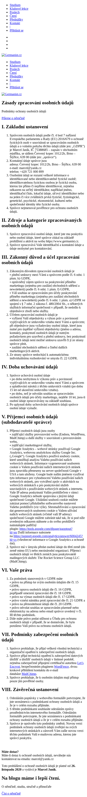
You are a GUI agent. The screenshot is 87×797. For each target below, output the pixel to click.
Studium (15, 5)
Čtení (13, 16)
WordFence (61, 666)
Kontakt (15, 23)
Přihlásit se (16, 30)
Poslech (15, 12)
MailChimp (29, 674)
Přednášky (16, 19)
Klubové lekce (19, 8)
